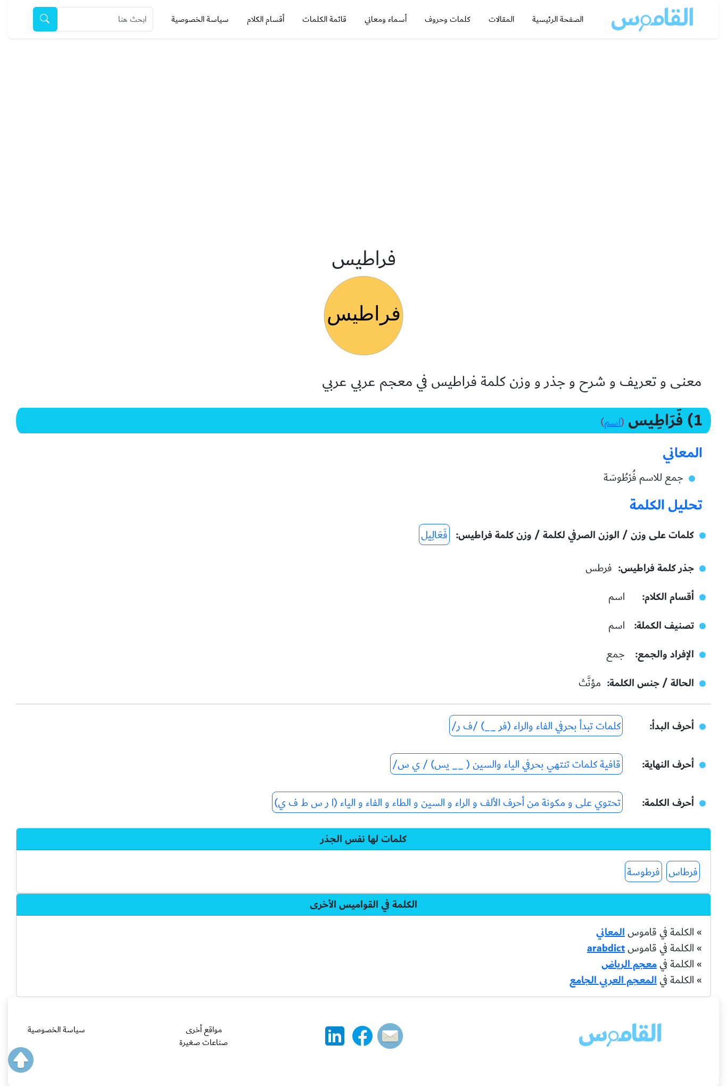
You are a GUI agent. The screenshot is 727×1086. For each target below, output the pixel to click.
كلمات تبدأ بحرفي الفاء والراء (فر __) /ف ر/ (536, 726)
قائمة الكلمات (324, 19)
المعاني (610, 932)
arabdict (606, 948)
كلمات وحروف (447, 19)
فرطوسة (643, 872)
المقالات (501, 19)
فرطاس (683, 872)
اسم (612, 422)
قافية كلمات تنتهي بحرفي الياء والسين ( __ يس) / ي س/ (506, 764)
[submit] (45, 19)
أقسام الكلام (265, 19)
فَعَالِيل (434, 535)
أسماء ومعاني (386, 19)
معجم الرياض (629, 964)
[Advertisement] (363, 118)
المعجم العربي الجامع (613, 980)
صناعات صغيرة (203, 1042)
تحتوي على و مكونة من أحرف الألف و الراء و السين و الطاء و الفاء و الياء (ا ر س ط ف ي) (447, 802)
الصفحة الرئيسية (557, 19)
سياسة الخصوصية (200, 19)
